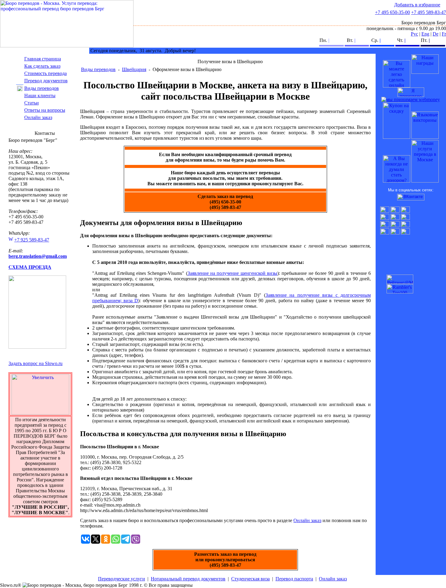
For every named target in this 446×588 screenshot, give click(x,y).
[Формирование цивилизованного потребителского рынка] (425, 72)
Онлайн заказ (38, 117)
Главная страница (42, 58)
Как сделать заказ (42, 66)
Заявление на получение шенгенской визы (232, 273)
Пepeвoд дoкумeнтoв (46, 80)
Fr (444, 33)
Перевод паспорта (294, 578)
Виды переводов (41, 88)
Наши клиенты (40, 95)
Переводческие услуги (121, 578)
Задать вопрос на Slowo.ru (35, 363)
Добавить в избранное (417, 4)
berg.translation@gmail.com (37, 256)
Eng (425, 33)
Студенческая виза (250, 578)
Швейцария (134, 69)
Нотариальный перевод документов (188, 578)
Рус (414, 33)
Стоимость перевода (45, 73)
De (435, 33)
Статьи (31, 102)
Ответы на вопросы (44, 110)
